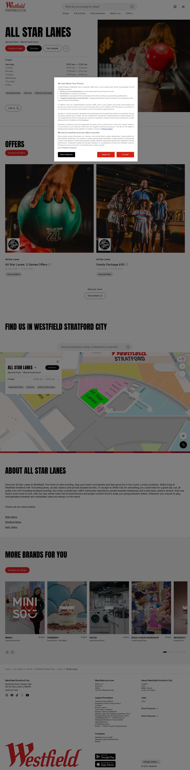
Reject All (106, 154)
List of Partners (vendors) (67, 148)
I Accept (125, 154)
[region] (96, 119)
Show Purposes (66, 154)
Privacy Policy (107, 129)
